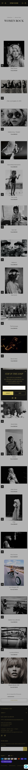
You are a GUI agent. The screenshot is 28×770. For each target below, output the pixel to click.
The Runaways (14, 326)
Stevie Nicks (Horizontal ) (14, 164)
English (3, 755)
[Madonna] (14, 248)
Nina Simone (14, 554)
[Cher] (14, 507)
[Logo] (14, 3)
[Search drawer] (22, 3)
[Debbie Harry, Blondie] (14, 605)
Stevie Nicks (14, 424)
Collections (9, 17)
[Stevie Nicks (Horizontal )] (14, 150)
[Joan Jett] (14, 215)
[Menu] (2, 3)
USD (11, 755)
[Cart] (25, 3)
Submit (8, 393)
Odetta (14, 456)
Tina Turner (14, 197)
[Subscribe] (25, 749)
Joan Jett (14, 230)
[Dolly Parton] (14, 54)
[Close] (25, 371)
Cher (14, 522)
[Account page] (5, 3)
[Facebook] (15, 398)
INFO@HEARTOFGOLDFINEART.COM (14, 719)
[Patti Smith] (14, 281)
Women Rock (18, 17)
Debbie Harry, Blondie (14, 620)
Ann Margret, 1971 (14, 587)
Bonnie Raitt (14, 358)
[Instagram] (12, 398)
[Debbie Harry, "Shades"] (14, 117)
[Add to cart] (2, 98)
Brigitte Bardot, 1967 (14, 685)
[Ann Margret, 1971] (14, 573)
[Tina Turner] (14, 183)
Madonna (14, 262)
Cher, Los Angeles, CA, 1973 (14, 101)
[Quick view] (2, 65)
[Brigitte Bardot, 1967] (14, 671)
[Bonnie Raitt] (14, 344)
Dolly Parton (14, 68)
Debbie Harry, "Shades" (14, 132)
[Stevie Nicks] (14, 410)
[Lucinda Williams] (14, 638)
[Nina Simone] (14, 540)
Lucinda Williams (14, 652)
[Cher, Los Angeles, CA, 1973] (14, 86)
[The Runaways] (14, 312)
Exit (20, 393)
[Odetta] (14, 442)
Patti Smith (14, 295)
